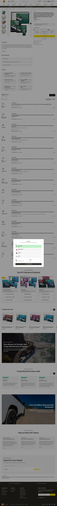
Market (16, 259)
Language (30, 259)
